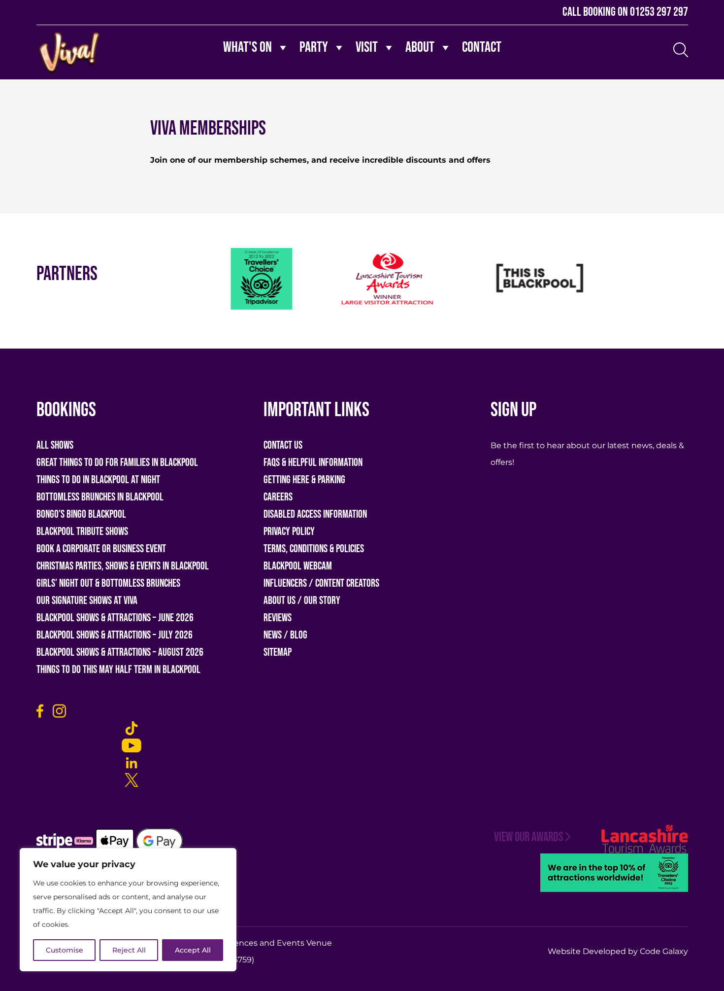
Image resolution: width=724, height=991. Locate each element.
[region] (128, 909)
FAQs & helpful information (312, 462)
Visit (367, 47)
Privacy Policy (289, 531)
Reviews (277, 618)
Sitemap (277, 652)
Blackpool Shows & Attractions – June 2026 (115, 618)
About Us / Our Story (301, 600)
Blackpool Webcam (297, 566)
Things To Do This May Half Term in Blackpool (118, 669)
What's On (247, 47)
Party (313, 47)
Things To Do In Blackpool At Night (98, 480)
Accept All (193, 950)
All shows (54, 445)
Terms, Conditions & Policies (313, 549)
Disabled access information (315, 514)
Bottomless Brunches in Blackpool (100, 497)
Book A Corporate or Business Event (101, 549)
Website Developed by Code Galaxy (618, 951)
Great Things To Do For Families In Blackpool (117, 462)
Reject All (129, 950)
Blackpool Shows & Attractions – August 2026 (119, 652)
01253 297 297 (659, 12)
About (419, 47)
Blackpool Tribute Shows (82, 531)
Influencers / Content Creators (321, 583)
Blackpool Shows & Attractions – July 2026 (114, 635)
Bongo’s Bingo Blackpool (81, 514)
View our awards (528, 837)
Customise (64, 950)
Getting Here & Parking (304, 480)
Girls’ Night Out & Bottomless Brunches (108, 583)
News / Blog (285, 635)
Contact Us (282, 445)
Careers (278, 497)
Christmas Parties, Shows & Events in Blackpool (122, 566)
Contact (481, 47)
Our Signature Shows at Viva (86, 600)
